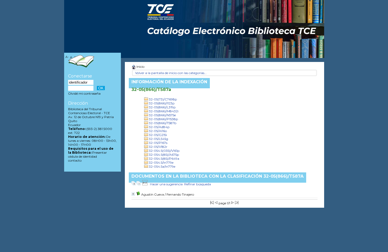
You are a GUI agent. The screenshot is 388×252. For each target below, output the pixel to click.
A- (67, 57)
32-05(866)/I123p (161, 103)
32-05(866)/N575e (162, 115)
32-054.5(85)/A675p (163, 155)
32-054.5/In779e (160, 162)
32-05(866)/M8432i (163, 111)
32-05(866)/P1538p (163, 119)
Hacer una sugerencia (166, 184)
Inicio (140, 67)
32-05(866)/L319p (162, 107)
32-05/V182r (157, 147)
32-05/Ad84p (158, 127)
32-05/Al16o (157, 131)
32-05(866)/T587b (162, 123)
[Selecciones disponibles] (145, 184)
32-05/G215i (157, 135)
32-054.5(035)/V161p (163, 151)
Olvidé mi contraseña (84, 93)
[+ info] (133, 194)
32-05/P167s (157, 143)
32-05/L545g (158, 139)
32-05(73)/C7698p (162, 99)
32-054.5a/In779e (161, 166)
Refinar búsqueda (197, 184)
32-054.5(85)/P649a (163, 159)
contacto (75, 160)
